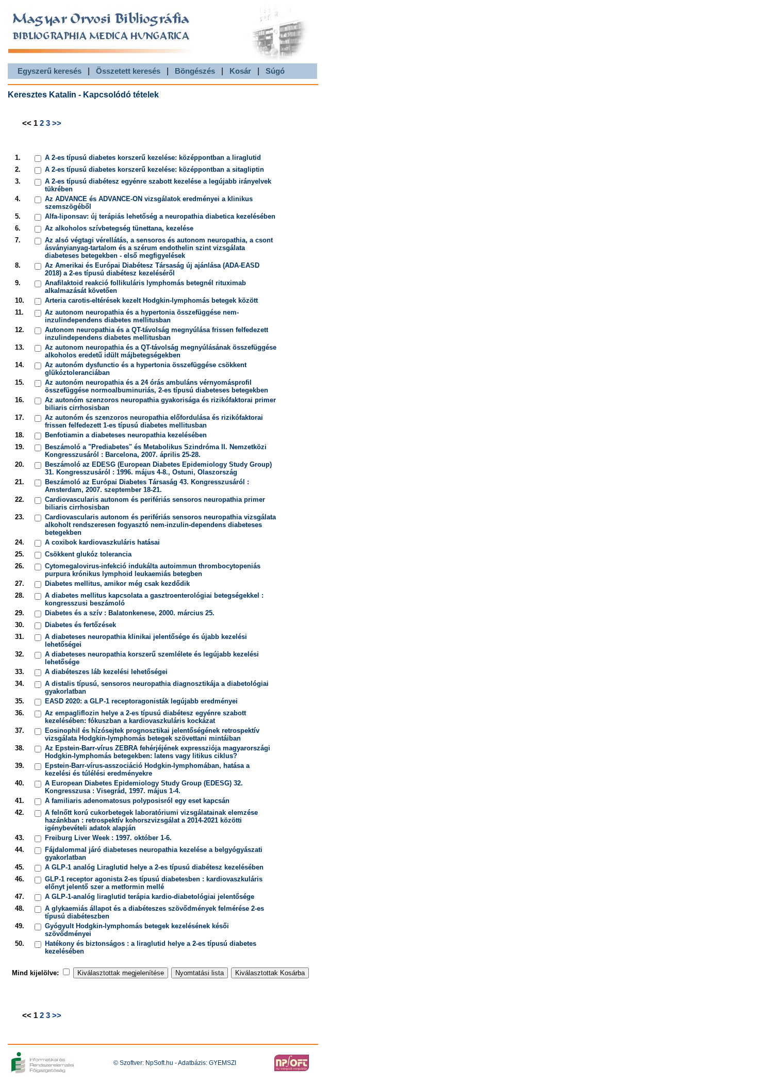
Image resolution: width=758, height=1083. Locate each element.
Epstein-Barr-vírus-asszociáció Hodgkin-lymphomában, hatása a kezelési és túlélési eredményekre (147, 769)
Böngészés (195, 71)
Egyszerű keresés (49, 71)
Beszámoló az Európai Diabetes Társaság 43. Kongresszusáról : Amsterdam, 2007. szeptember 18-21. (147, 486)
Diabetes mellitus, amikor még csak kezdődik (117, 583)
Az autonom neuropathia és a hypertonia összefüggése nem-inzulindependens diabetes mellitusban (142, 316)
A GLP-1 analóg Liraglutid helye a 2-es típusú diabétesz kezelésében (154, 867)
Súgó (275, 71)
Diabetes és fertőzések (80, 625)
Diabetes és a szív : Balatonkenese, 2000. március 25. (130, 613)
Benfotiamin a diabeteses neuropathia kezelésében (126, 435)
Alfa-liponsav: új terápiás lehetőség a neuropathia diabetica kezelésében (160, 216)
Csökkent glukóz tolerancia (88, 554)
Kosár (240, 71)
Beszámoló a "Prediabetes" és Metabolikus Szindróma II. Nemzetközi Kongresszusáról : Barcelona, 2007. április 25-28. (156, 450)
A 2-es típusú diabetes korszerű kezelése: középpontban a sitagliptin (154, 169)
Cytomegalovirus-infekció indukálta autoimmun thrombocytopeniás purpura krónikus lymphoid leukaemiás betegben (152, 570)
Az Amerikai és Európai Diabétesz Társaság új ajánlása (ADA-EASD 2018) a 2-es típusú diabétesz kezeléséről (152, 269)
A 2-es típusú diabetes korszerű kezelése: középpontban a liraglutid (153, 157)
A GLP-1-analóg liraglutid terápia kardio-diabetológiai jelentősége (149, 896)
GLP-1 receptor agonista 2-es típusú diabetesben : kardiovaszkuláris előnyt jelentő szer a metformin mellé (153, 883)
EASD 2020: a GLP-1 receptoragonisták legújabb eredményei (141, 701)
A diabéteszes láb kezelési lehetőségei (106, 672)
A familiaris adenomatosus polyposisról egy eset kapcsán (137, 801)
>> (56, 123)
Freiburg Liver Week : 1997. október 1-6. (108, 838)
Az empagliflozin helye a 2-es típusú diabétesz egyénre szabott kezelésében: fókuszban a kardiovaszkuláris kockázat (145, 717)
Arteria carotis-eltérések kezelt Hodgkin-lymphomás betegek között (151, 300)
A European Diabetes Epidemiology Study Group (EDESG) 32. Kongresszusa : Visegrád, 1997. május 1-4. (144, 787)
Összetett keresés (128, 71)
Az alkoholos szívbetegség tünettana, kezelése (119, 228)
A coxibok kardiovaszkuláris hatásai (102, 542)
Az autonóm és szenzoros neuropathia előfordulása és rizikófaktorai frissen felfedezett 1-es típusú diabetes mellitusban (154, 421)
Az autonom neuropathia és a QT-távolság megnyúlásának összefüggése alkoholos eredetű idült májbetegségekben (160, 351)
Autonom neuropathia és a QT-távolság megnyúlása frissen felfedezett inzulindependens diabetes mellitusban (156, 333)
